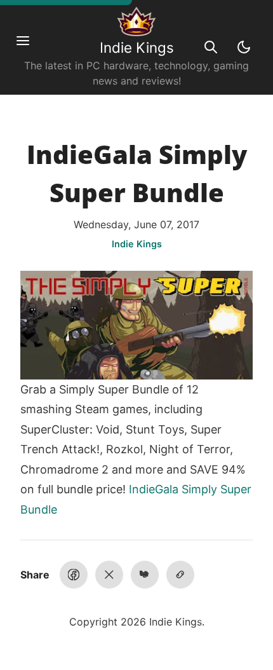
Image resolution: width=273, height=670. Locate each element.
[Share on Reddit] (145, 575)
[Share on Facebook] (74, 575)
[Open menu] (29, 47)
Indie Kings (137, 47)
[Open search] (211, 47)
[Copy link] (180, 575)
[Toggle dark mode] (244, 47)
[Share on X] (109, 575)
